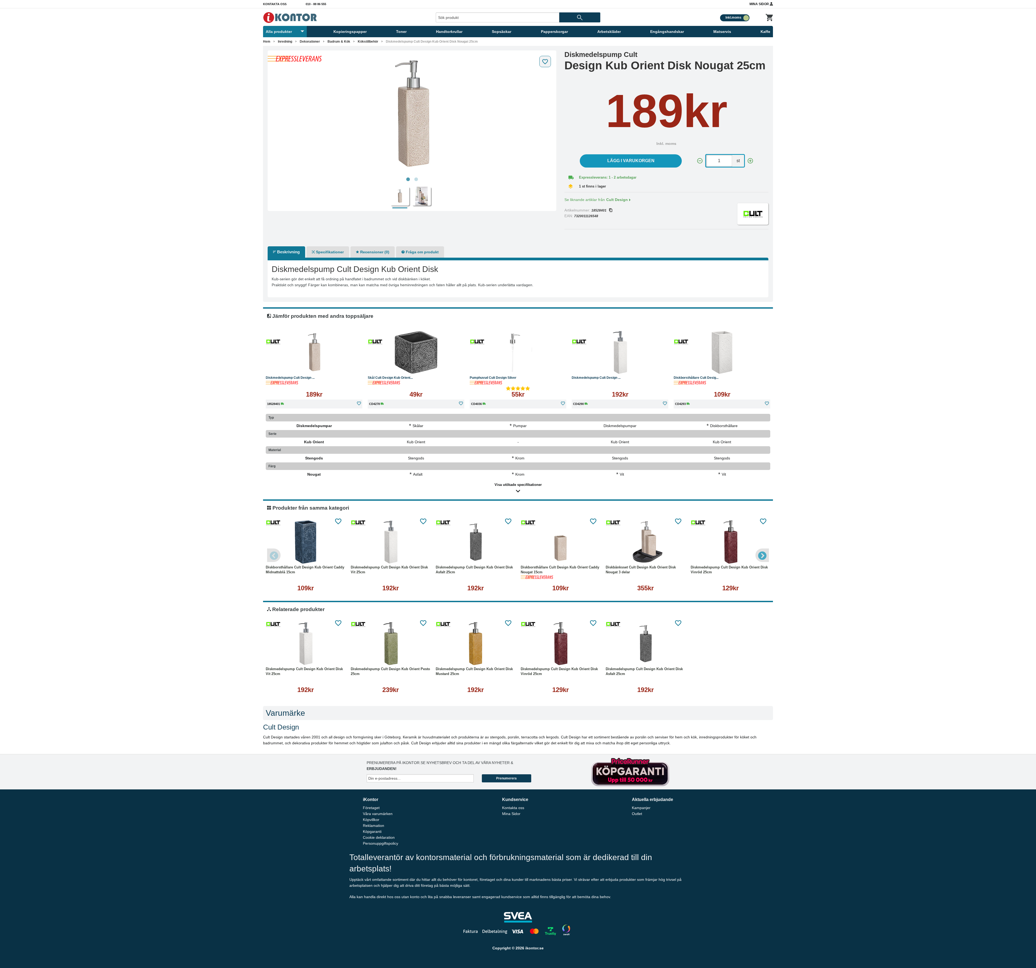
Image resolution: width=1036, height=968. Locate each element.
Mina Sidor (759, 4)
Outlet (637, 814)
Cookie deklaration (379, 837)
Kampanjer (641, 808)
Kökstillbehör (368, 41)
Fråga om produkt (422, 252)
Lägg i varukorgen (631, 160)
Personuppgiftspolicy (380, 843)
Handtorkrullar (449, 31)
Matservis (722, 31)
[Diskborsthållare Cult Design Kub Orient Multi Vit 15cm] (722, 352)
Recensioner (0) (374, 252)
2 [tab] (416, 179)
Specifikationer (329, 252)
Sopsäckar (501, 31)
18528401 (598, 210)
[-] (700, 161)
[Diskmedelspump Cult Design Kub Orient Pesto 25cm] (390, 643)
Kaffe (765, 31)
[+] (750, 161)
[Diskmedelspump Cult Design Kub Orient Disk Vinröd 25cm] (730, 542)
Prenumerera (506, 778)
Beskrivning (288, 252)
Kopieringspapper (350, 31)
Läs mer (341, 365)
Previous (274, 555)
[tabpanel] (412, 114)
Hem (266, 41)
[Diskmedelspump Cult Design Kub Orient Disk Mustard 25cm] (475, 643)
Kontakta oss (275, 4)
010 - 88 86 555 (316, 4)
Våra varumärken (378, 814)
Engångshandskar (667, 31)
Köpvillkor (371, 819)
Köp (288, 365)
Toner (401, 31)
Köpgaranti (372, 831)
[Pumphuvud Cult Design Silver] (518, 352)
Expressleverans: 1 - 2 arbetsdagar (607, 177)
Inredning (285, 41)
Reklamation (373, 825)
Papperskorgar (554, 31)
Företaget (371, 808)
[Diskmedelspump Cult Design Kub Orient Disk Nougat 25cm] (412, 114)
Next (762, 555)
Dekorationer (310, 41)
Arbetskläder (609, 31)
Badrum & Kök (339, 41)
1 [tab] (408, 179)
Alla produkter (279, 31)
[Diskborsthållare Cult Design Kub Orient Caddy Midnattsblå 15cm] (305, 542)
